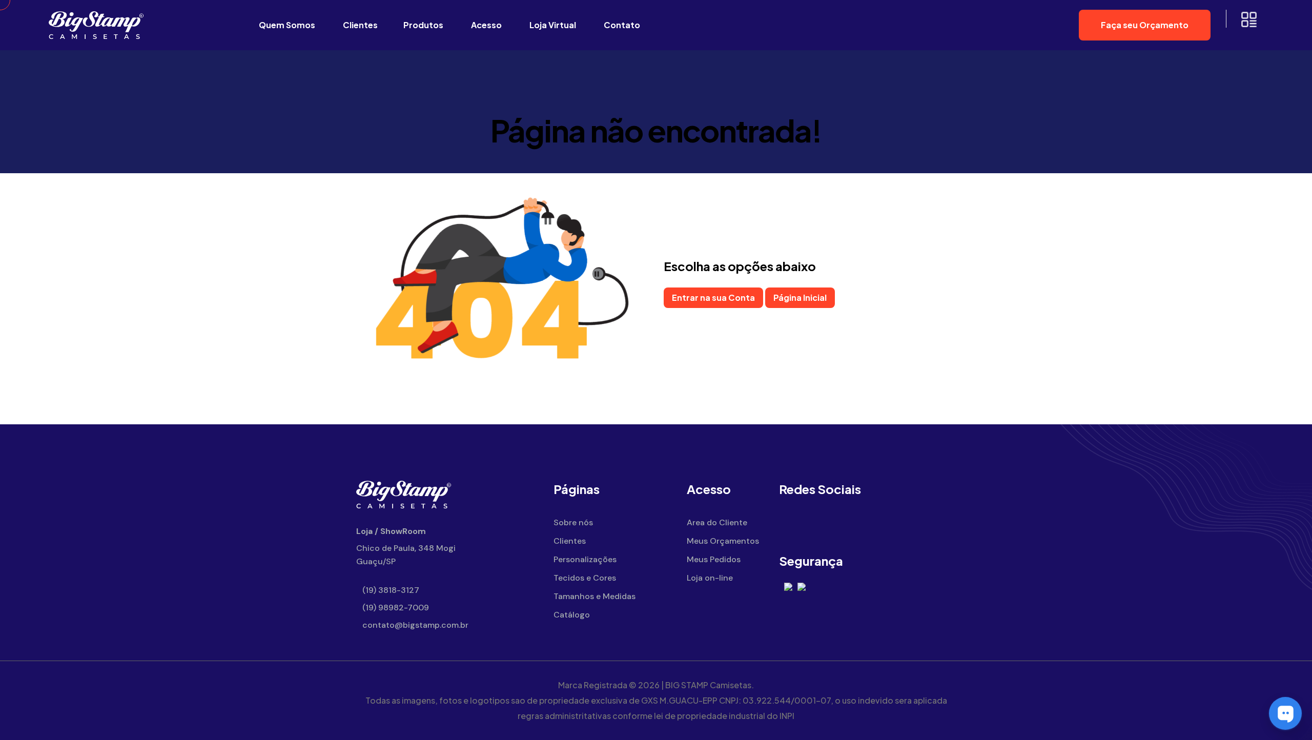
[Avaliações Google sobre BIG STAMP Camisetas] (801, 586)
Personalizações (585, 559)
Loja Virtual (552, 24)
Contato (622, 24)
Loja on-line (710, 577)
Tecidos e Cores (585, 577)
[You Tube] (849, 523)
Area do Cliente (717, 522)
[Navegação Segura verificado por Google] (788, 586)
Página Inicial (800, 297)
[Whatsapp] (878, 523)
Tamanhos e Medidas (595, 596)
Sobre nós (573, 522)
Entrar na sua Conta (713, 297)
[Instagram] (821, 523)
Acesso (486, 24)
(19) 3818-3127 (389, 590)
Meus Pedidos (714, 559)
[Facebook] (793, 523)
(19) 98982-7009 (394, 607)
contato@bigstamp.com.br (414, 625)
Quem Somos (287, 24)
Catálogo (572, 614)
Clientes (360, 24)
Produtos (423, 24)
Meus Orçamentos (723, 541)
